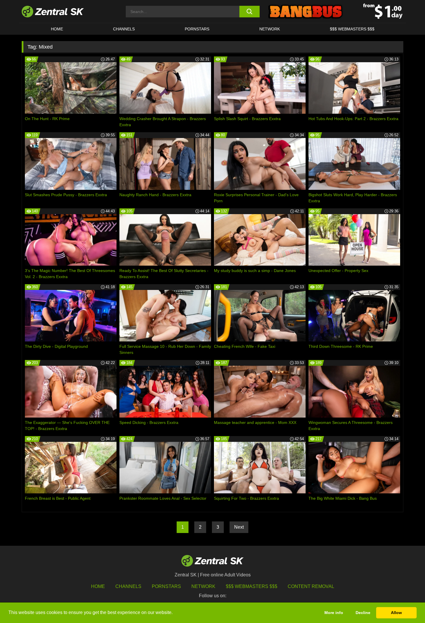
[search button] (249, 11)
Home (57, 29)
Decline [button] (363, 612)
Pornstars (197, 29)
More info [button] (333, 612)
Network (269, 29)
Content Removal (311, 586)
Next (239, 527)
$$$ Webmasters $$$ (352, 29)
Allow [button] (396, 612)
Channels (124, 29)
